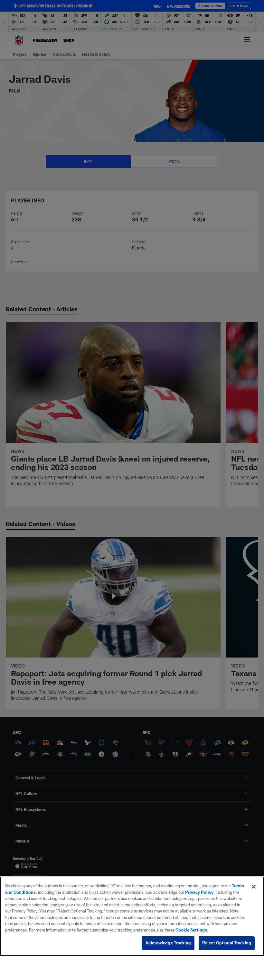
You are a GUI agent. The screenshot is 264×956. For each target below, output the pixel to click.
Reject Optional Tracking (226, 942)
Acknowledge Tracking (168, 942)
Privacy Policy (199, 892)
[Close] (254, 887)
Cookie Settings (191, 929)
